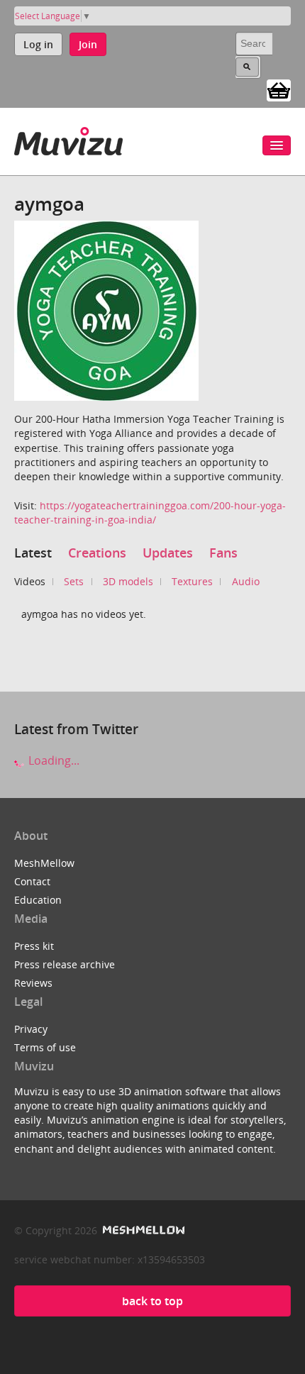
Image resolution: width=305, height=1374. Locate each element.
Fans (223, 552)
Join (88, 44)
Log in (38, 44)
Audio (246, 581)
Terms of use (45, 1047)
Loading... (52, 760)
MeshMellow (44, 863)
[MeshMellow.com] (142, 1230)
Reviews (33, 983)
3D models (128, 581)
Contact (32, 881)
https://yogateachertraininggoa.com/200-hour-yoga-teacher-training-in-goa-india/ (150, 512)
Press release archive (64, 964)
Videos (29, 581)
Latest (33, 552)
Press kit (34, 946)
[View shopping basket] (279, 89)
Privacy (31, 1029)
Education (38, 900)
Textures (192, 581)
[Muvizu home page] (68, 138)
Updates (168, 552)
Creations (97, 552)
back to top (152, 1301)
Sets (74, 581)
